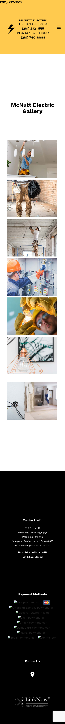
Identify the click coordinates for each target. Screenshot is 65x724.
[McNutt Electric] (11, 29)
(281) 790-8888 (33, 37)
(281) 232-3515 (11, 2)
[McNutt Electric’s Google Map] (32, 675)
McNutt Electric (33, 20)
